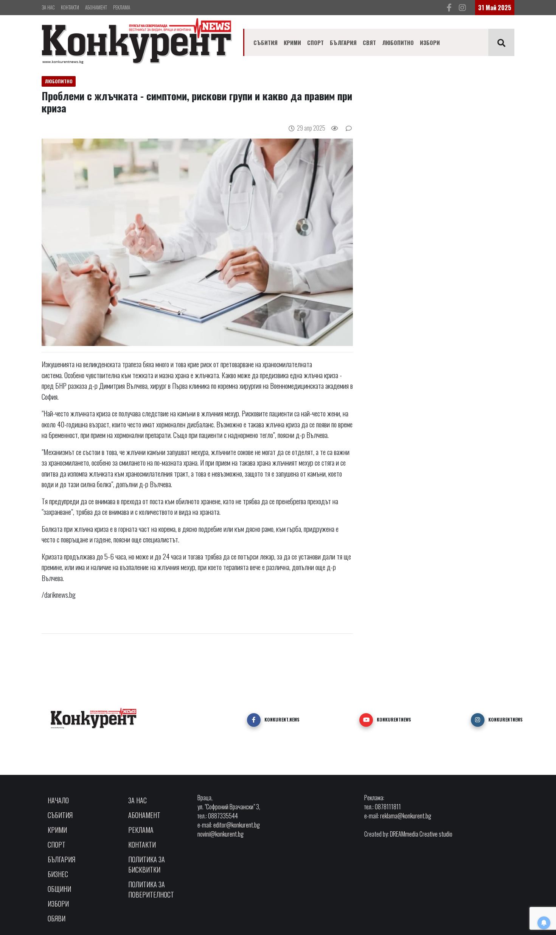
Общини (59, 889)
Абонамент (96, 7)
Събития (265, 42)
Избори (430, 42)
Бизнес (58, 874)
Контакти (70, 7)
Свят (369, 42)
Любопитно (398, 42)
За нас (48, 7)
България (343, 42)
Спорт (315, 42)
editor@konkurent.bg (236, 824)
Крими (292, 42)
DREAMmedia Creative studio (421, 833)
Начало (58, 800)
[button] (254, 720)
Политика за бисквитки (146, 864)
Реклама (121, 7)
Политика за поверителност (151, 889)
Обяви (56, 918)
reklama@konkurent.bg (405, 815)
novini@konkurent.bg (220, 833)
